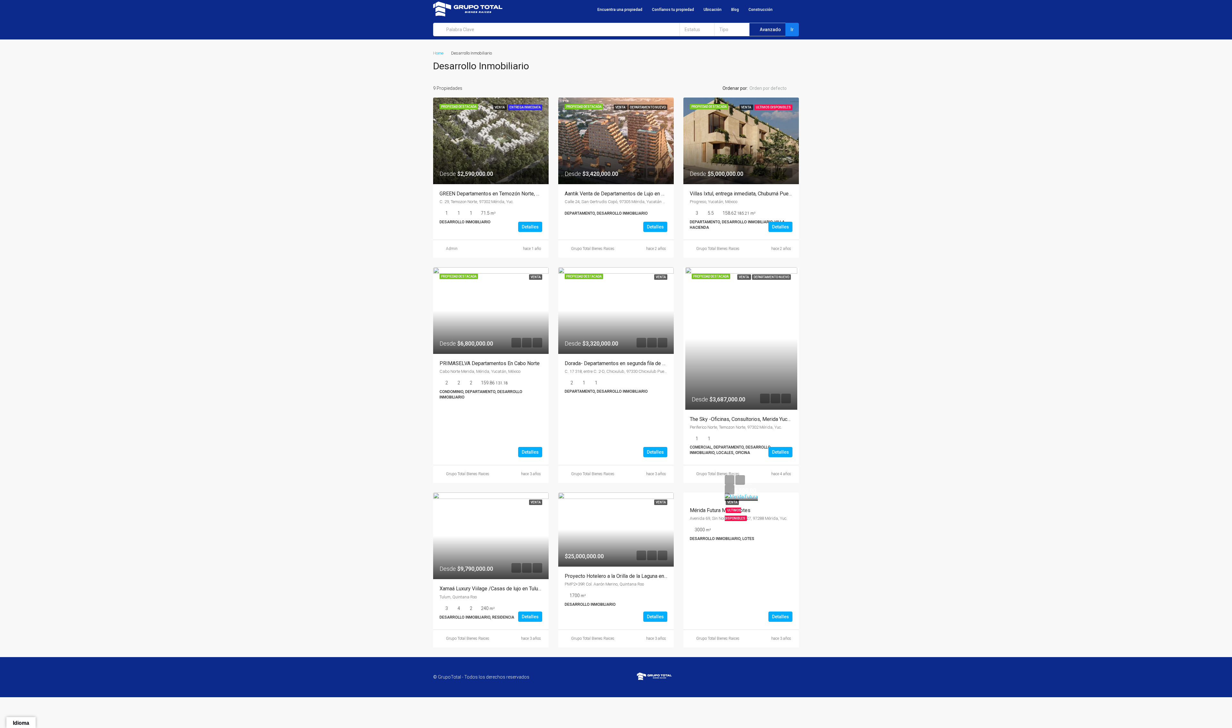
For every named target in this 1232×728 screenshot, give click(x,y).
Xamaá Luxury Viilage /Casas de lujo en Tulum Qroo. (497, 589)
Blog (735, 9)
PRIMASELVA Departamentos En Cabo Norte (490, 363)
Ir (792, 29)
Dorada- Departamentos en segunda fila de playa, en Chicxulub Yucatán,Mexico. (653, 363)
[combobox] (697, 29)
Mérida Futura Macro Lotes (720, 510)
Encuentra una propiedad (619, 9)
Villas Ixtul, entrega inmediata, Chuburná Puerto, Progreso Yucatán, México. (773, 194)
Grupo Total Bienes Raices (592, 248)
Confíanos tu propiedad (673, 9)
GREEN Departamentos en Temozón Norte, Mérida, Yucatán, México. (515, 194)
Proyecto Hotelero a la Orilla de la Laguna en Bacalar (623, 576)
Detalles (530, 226)
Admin (452, 248)
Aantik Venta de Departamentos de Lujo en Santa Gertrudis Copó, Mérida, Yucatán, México (665, 194)
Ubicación (713, 9)
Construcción (761, 9)
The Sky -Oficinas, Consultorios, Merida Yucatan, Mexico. (753, 419)
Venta (732, 502)
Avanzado (770, 29)
